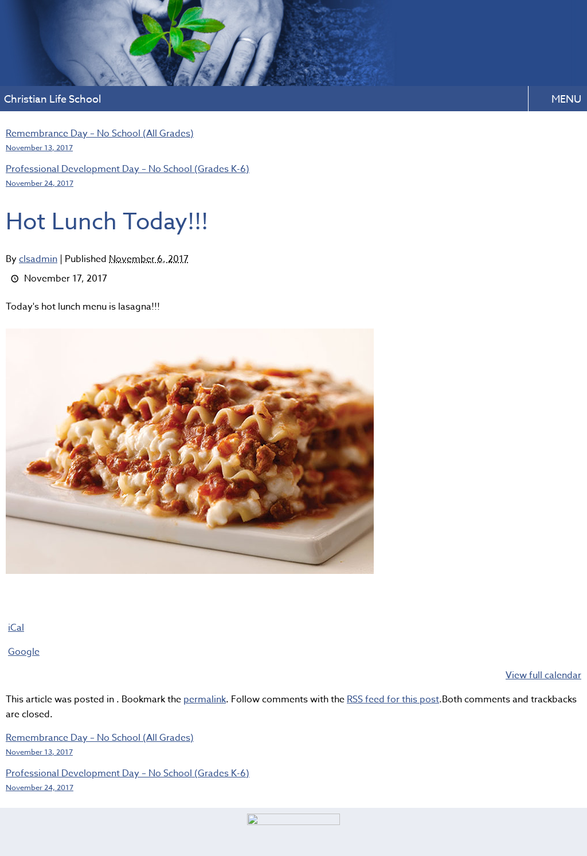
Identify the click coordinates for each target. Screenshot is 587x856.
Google (24, 652)
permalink (204, 699)
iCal (16, 628)
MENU (566, 99)
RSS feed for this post (393, 699)
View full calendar (543, 675)
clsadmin (38, 259)
